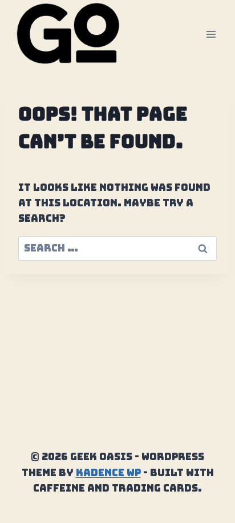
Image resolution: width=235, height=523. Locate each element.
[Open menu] (210, 34)
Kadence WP (108, 472)
